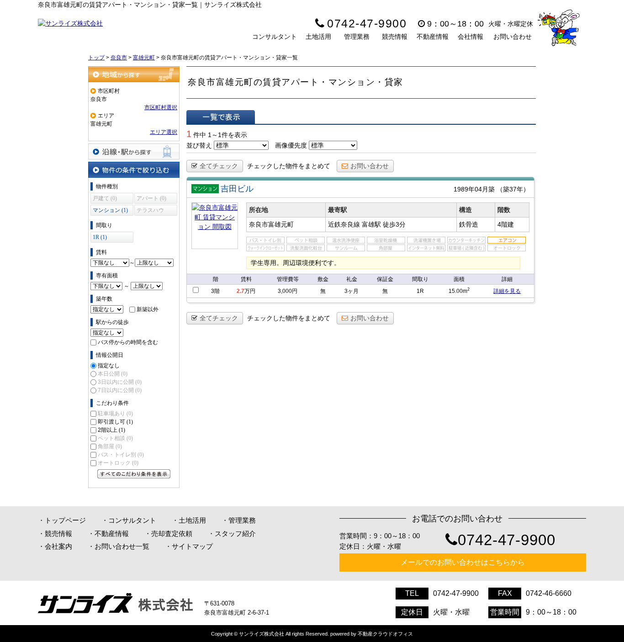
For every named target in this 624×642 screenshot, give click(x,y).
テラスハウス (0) (150, 211)
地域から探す (134, 74)
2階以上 (111, 430)
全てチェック (219, 166)
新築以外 (148, 309)
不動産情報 (433, 36)
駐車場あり (115, 413)
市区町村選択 (160, 107)
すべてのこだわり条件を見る (133, 473)
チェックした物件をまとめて (288, 166)
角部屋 (110, 446)
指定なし (109, 365)
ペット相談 (115, 438)
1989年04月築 (474, 189)
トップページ (65, 520)
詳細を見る (507, 291)
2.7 (240, 291)
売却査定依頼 (171, 533)
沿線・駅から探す (134, 151)
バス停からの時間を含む (128, 342)
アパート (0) (151, 198)
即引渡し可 (115, 422)
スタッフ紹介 (235, 533)
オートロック (118, 463)
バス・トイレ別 (121, 454)
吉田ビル (237, 188)
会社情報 (470, 36)
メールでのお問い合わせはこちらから (463, 562)
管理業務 (357, 36)
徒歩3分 (394, 224)
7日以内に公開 (120, 390)
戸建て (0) (105, 198)
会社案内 (58, 546)
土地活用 (318, 36)
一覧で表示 (220, 117)
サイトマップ (192, 546)
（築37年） (513, 189)
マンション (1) (110, 210)
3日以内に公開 (120, 382)
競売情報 (394, 36)
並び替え (199, 145)
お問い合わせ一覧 (122, 546)
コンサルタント (274, 36)
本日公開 (112, 374)
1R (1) (100, 237)
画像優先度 (291, 145)
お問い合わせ (512, 36)
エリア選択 (163, 132)
